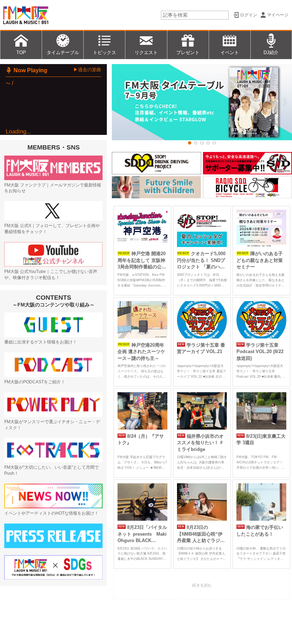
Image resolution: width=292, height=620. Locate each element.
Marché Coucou (55, 154)
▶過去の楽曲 (87, 69)
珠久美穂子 (51, 162)
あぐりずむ (36, 259)
